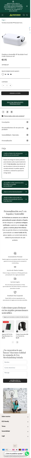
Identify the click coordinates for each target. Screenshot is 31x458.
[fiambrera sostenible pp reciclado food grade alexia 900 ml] (13, 38)
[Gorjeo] (7, 111)
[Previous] (13, 342)
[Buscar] (23, 15)
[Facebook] (3, 111)
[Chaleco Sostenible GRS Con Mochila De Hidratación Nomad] (22, 326)
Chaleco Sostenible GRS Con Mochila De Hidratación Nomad (22, 335)
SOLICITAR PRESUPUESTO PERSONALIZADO (15, 103)
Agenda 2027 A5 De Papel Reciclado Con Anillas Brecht (7, 335)
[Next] (17, 342)
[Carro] (26, 15)
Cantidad (5, 82)
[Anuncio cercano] (26, 6)
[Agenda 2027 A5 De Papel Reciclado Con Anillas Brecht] (8, 326)
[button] (3, 15)
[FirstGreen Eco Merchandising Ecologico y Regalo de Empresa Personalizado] (15, 15)
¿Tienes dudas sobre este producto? (14, 116)
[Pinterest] (11, 111)
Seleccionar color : (10, 71)
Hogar (3, 20)
